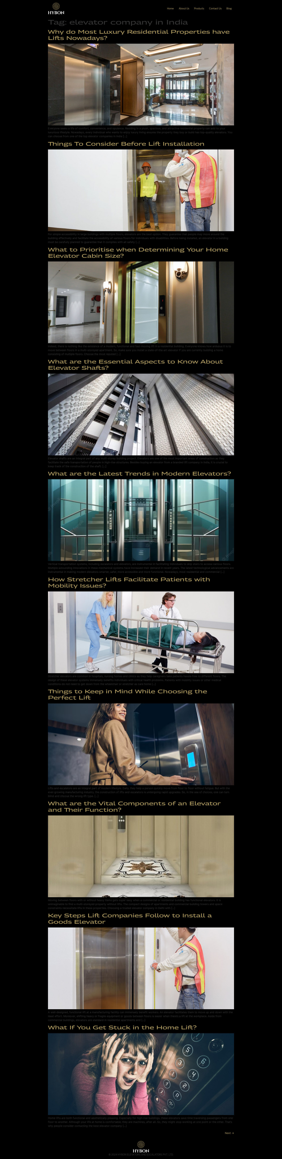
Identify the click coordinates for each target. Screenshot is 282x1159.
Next (229, 1133)
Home (170, 8)
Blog (229, 8)
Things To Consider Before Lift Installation (126, 144)
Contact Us (215, 8)
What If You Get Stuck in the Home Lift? (122, 1027)
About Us (184, 8)
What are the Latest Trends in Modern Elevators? (139, 473)
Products (199, 8)
